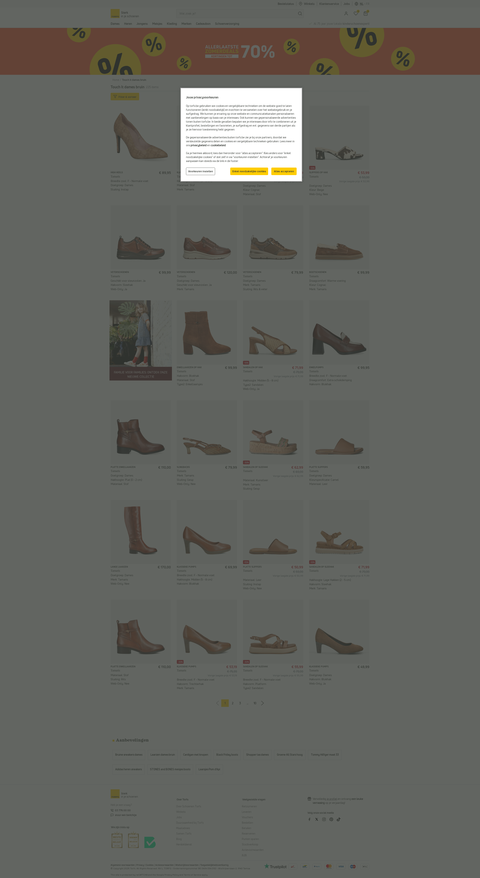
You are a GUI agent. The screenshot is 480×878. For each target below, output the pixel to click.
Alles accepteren (284, 171)
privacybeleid (199, 145)
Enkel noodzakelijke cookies (249, 171)
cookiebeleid (218, 145)
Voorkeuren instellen (200, 171)
